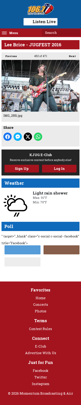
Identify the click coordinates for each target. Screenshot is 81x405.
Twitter (40, 377)
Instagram (40, 383)
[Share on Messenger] (18, 137)
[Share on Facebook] (7, 137)
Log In (59, 168)
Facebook (40, 370)
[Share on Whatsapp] (38, 137)
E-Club (40, 346)
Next (70, 56)
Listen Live (44, 21)
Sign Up (22, 168)
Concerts (40, 304)
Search (75, 32)
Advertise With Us (40, 353)
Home (41, 298)
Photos (40, 311)
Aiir (69, 393)
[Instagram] (61, 249)
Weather (14, 183)
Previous (9, 56)
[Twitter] (22, 249)
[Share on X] (28, 137)
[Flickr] (22, 261)
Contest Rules (40, 328)
